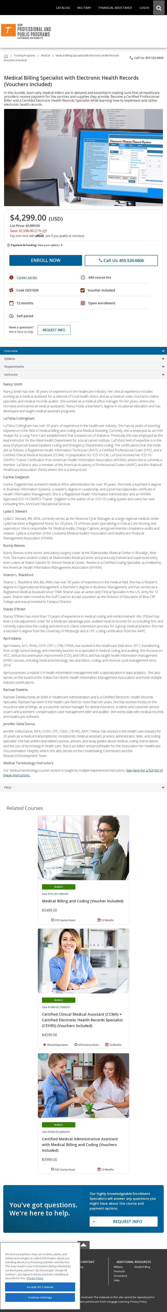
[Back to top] (83, 1261)
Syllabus (9, 358)
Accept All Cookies (40, 1287)
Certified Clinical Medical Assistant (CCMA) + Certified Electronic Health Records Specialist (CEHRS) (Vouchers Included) (82, 1020)
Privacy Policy (138, 1301)
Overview (11, 351)
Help (117, 1280)
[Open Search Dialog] (159, 7)
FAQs (8, 787)
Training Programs (24, 55)
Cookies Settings (40, 1297)
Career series (27, 277)
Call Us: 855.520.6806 (146, 58)
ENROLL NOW (45, 260)
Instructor (11, 374)
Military (118, 1267)
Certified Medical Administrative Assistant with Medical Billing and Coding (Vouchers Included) (80, 1144)
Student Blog (142, 1267)
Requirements (14, 366)
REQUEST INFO (54, 330)
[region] (40, 1276)
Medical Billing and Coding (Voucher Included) (82, 900)
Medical (45, 55)
